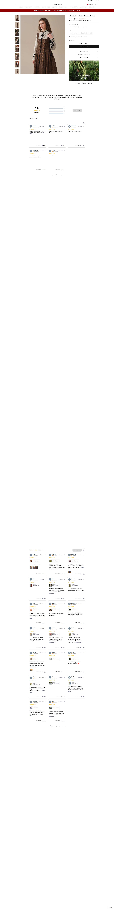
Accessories (83, 7)
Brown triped (73, 27)
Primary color (74, 24)
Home (21, 7)
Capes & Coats (63, 7)
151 (62, 726)
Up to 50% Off (74, 7)
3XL (91, 33)
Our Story (92, 7)
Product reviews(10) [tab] (33, 118)
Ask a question (84, 57)
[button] (90, 4)
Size (70, 30)
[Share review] (45, 126)
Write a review (77, 110)
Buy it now (84, 46)
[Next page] (61, 175)
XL (83, 33)
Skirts (43, 7)
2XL (87, 33)
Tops (48, 7)
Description (84, 51)
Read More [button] (57, 569)
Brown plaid (82, 27)
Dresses (36, 7)
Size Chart (73, 40)
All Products (28, 7)
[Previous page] (52, 175)
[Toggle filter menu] (83, 122)
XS (70, 33)
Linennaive (57, 4)
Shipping (77, 20)
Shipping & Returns (84, 54)
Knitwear (54, 7)
